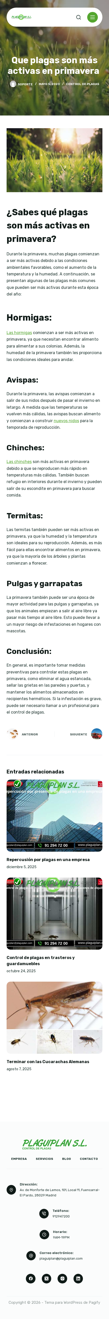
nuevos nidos (66, 420)
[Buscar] (78, 17)
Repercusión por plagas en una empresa (48, 859)
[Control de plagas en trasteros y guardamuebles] (54, 914)
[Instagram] (62, 1278)
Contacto (89, 1159)
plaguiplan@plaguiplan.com (61, 1258)
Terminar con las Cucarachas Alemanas (48, 1061)
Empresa (19, 1159)
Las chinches (19, 461)
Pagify (94, 1302)
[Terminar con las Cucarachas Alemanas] (54, 1018)
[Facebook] (30, 1278)
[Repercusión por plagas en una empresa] (54, 816)
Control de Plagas (82, 84)
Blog (66, 1159)
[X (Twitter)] (46, 1278)
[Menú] (92, 17)
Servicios (44, 1159)
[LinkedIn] (78, 1278)
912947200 (61, 1216)
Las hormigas (19, 332)
